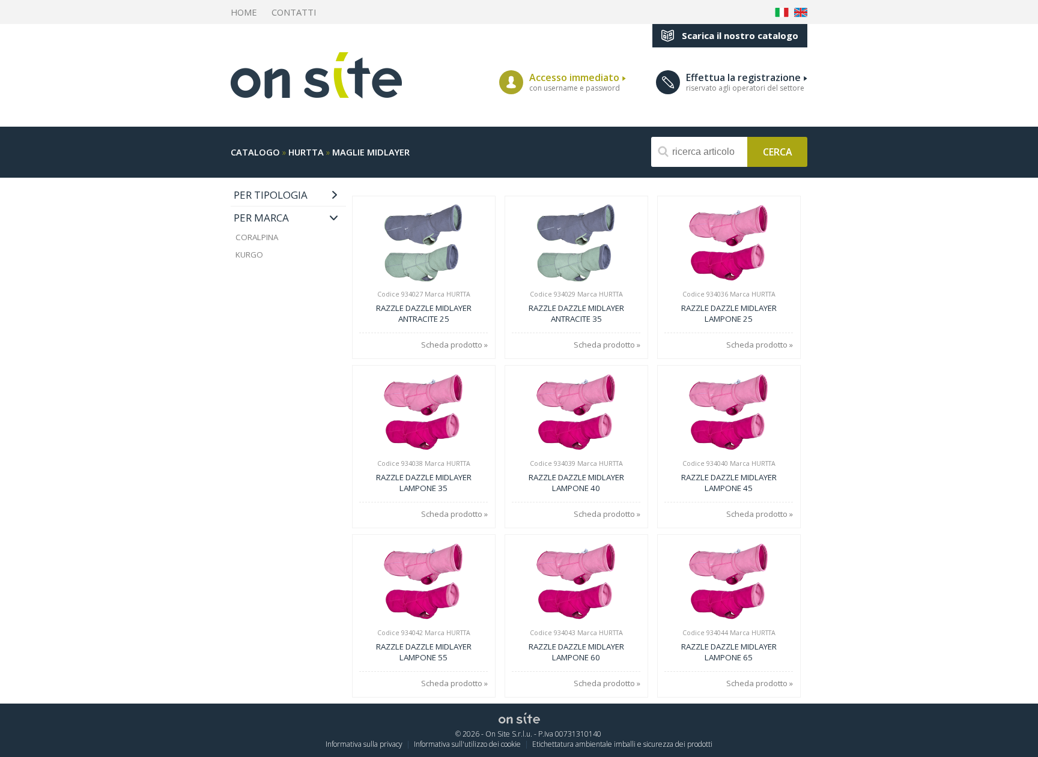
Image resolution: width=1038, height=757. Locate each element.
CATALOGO (255, 152)
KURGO (249, 254)
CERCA (777, 151)
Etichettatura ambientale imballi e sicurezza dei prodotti (622, 744)
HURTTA (306, 152)
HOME (244, 12)
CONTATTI (294, 12)
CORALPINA (256, 237)
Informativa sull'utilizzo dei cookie (467, 744)
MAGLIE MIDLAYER (371, 152)
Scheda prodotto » (454, 345)
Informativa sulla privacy (364, 744)
